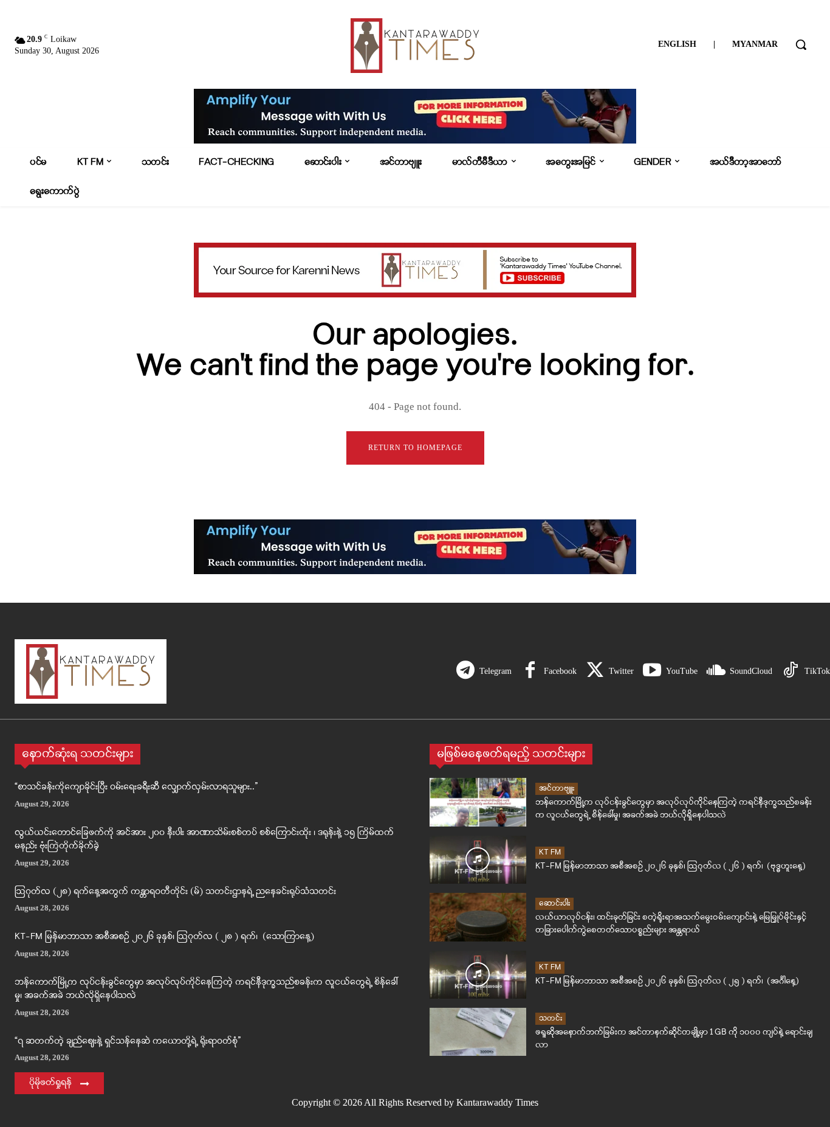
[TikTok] (790, 671)
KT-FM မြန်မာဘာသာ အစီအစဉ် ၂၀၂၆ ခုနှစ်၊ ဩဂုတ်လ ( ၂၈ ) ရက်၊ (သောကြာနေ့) (164, 937)
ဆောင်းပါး (554, 903)
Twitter (621, 671)
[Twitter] (595, 671)
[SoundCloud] (716, 671)
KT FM (550, 852)
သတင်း (550, 1018)
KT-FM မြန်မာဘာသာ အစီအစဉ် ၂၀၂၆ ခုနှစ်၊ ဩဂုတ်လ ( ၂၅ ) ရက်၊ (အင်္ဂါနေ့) (667, 981)
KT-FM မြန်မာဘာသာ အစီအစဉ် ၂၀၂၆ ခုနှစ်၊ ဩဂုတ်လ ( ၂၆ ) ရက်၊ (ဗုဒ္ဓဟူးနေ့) (670, 866)
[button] (800, 44)
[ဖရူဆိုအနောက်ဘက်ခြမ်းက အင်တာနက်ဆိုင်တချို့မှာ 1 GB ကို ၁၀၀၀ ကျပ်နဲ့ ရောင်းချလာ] (478, 1032)
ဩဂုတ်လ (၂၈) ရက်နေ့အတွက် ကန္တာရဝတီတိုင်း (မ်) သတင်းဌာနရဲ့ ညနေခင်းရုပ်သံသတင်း (175, 892)
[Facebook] (530, 671)
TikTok (817, 671)
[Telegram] (465, 671)
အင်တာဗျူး (556, 788)
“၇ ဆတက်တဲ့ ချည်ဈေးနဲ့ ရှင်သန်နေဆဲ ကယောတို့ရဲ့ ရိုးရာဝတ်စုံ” (128, 1041)
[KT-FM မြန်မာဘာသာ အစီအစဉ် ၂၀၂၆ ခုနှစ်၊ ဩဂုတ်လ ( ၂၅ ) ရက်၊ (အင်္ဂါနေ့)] (478, 975)
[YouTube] (652, 671)
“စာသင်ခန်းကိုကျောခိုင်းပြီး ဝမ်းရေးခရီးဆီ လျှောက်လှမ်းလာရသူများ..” (136, 787)
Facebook (560, 671)
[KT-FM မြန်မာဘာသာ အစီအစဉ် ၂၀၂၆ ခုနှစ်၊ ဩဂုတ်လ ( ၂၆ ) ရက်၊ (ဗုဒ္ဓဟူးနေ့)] (478, 860)
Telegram (495, 671)
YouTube (682, 671)
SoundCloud (751, 671)
